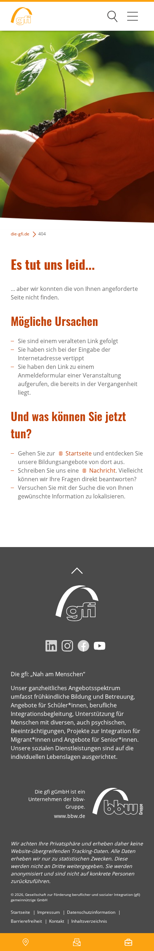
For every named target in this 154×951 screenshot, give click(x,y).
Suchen (112, 15)
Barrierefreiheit (26, 921)
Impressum (48, 912)
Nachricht (102, 470)
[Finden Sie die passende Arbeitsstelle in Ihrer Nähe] (128, 942)
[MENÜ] (132, 16)
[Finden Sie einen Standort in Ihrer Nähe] (25, 942)
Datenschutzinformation (91, 912)
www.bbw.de (69, 816)
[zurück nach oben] (77, 571)
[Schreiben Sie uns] (76, 942)
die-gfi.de (20, 234)
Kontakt (56, 921)
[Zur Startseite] (16, 16)
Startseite (79, 453)
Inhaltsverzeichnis (89, 921)
